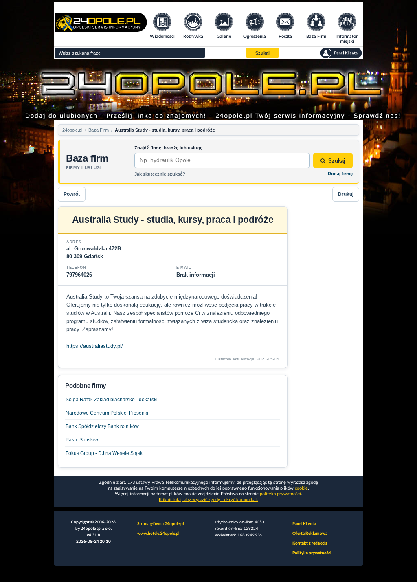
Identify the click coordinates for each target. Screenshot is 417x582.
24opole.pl (72, 129)
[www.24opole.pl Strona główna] (101, 29)
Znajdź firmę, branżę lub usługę (168, 147)
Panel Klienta (304, 524)
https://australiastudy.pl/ (94, 346)
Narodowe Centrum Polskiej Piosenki (107, 413)
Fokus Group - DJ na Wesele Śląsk (104, 453)
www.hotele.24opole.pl (158, 533)
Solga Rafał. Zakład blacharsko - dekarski (112, 399)
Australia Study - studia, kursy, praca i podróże (165, 129)
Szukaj (336, 161)
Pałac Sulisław (82, 440)
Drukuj (345, 194)
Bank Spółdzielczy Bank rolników (102, 426)
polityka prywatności (280, 494)
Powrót (72, 194)
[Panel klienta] (341, 53)
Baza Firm (98, 129)
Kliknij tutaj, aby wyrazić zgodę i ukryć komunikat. (208, 499)
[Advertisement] (326, 328)
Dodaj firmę (340, 173)
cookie (301, 488)
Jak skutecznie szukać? (159, 173)
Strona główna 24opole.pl (160, 524)
